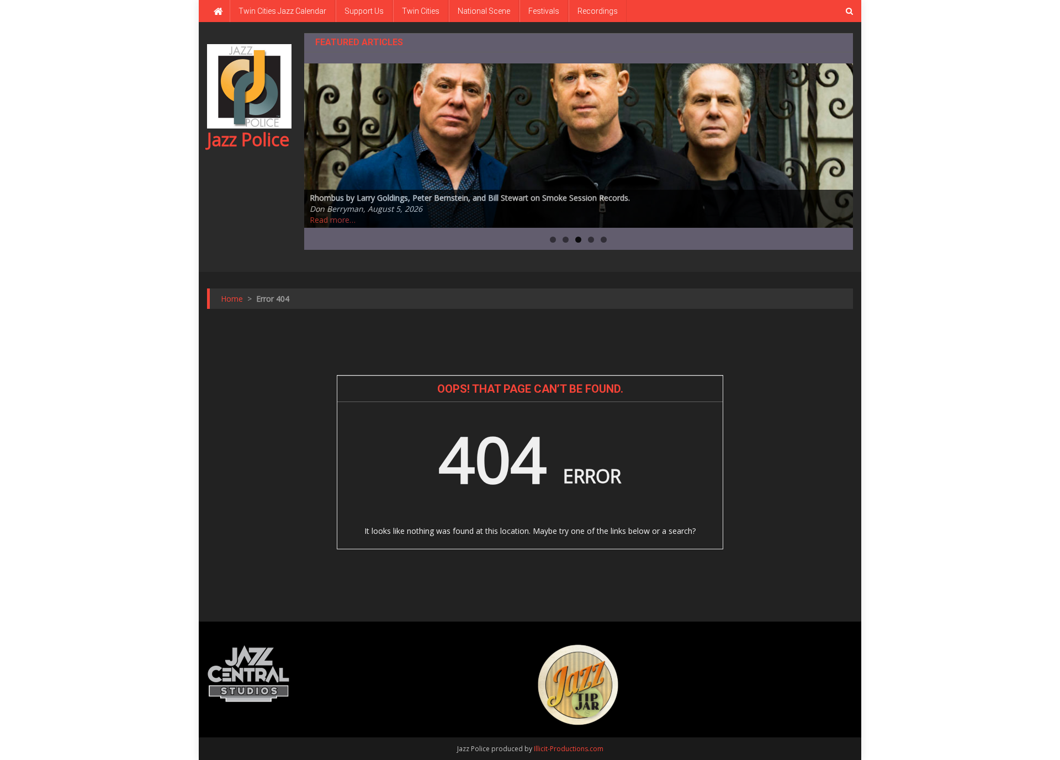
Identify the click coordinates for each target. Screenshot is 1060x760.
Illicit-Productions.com (568, 748)
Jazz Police (248, 139)
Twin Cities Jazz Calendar (282, 11)
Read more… (333, 220)
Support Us (364, 11)
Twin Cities (420, 11)
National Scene (484, 11)
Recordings (597, 11)
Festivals (543, 11)
